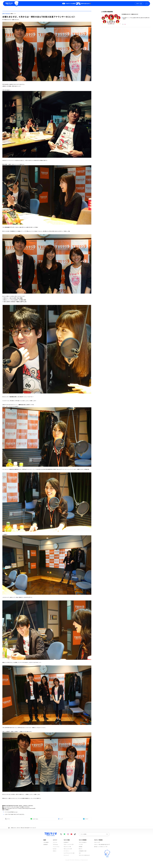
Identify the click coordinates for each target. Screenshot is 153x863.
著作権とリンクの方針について (100, 846)
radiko (17, 807)
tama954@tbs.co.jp (12, 812)
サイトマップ (66, 855)
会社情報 (65, 842)
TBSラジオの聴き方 (82, 842)
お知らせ (54, 851)
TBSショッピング (67, 848)
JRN (79, 853)
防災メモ (80, 848)
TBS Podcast (55, 844)
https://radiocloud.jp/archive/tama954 (27, 808)
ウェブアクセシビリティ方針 (69, 853)
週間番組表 (45, 844)
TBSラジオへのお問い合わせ (84, 855)
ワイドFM (80, 844)
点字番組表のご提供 (82, 851)
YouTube (54, 848)
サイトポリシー (67, 851)
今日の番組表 (45, 842)
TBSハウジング (67, 846)
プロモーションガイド (68, 844)
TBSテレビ (96, 842)
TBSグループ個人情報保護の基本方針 (101, 844)
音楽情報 (80, 846)
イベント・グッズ (56, 846)
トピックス (55, 842)
